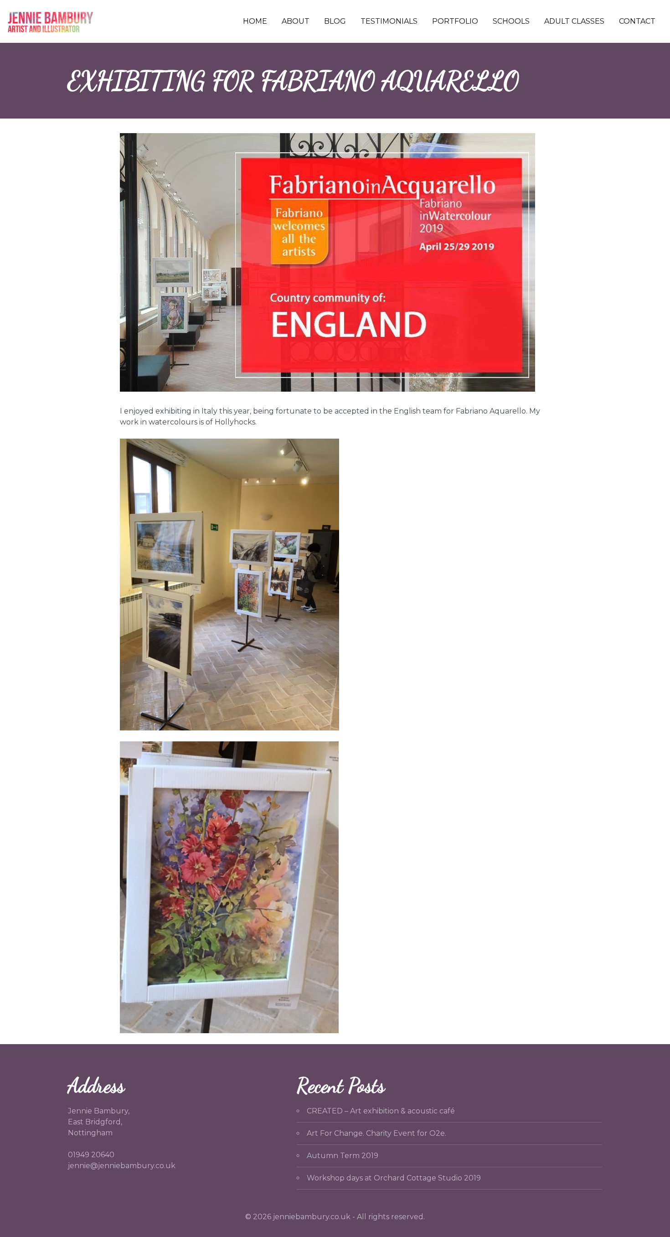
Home (255, 21)
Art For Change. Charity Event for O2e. (376, 1133)
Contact (637, 21)
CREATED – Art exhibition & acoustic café (381, 1111)
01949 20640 (91, 1154)
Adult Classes (574, 21)
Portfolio (455, 21)
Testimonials (389, 21)
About (295, 21)
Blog (335, 21)
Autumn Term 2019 (342, 1155)
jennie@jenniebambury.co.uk (121, 1165)
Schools (511, 21)
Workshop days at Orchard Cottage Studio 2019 (394, 1178)
